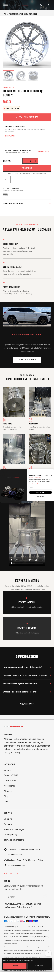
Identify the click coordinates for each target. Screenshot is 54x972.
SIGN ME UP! (40, 492)
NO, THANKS (40, 496)
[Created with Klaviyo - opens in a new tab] (27, 502)
